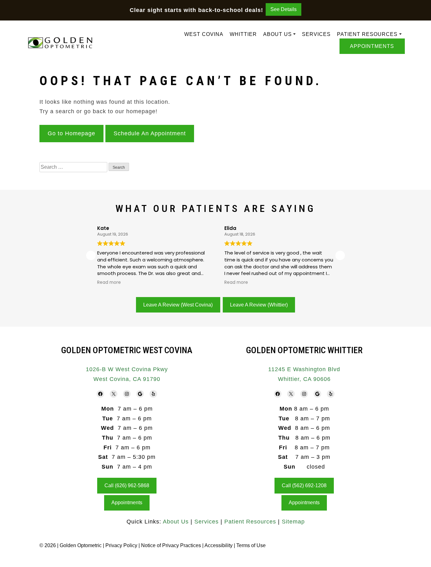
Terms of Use (251, 545)
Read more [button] (109, 282)
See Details (283, 9)
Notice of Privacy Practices (171, 545)
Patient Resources (367, 34)
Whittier (243, 34)
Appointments (372, 46)
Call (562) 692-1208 (304, 485)
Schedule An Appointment (150, 133)
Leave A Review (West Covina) (178, 304)
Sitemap (293, 521)
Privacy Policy (122, 545)
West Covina (203, 34)
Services (316, 34)
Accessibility (218, 545)
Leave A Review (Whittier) (259, 304)
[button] (340, 255)
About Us (277, 34)
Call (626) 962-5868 (126, 485)
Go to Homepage (71, 133)
